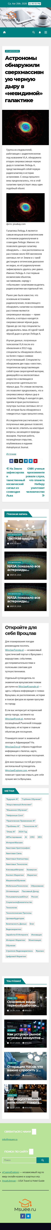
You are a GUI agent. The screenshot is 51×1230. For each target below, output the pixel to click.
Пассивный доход (30, 891)
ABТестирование (14, 837)
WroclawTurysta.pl (14, 650)
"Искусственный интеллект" (19, 804)
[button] (33, 32)
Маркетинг (32, 875)
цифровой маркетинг (16, 956)
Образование (37, 886)
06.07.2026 (15, 1108)
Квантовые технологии (16, 864)
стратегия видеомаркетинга (19, 951)
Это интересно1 (12, 51)
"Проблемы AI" (13, 826)
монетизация (35, 940)
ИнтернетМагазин (14, 842)
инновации (36, 935)
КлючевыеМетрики (15, 869)
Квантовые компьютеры (17, 859)
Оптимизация (12, 891)
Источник (11, 454)
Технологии (11, 907)
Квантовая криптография (18, 848)
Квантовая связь (14, 853)
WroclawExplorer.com (16, 770)
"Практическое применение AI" (20, 821)
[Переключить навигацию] (46, 32)
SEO (40, 837)
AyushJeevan (9, 1181)
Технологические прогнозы (18, 913)
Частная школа (20, 538)
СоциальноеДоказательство (19, 902)
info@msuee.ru (9, 1139)
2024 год (23, 832)
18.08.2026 (15, 1011)
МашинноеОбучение (15, 880)
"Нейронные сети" (14, 815)
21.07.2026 (15, 1075)
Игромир (11, 1030)
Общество (12, 998)
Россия (34, 897)
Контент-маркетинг (15, 875)
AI (26, 837)
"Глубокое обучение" (31, 799)
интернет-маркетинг (15, 940)
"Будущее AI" (12, 799)
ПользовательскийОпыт (17, 897)
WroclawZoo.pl (12, 747)
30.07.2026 (15, 1043)
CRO (32, 837)
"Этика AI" (10, 832)
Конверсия (32, 869)
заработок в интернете (17, 935)
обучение (10, 945)
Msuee (28, 1011)
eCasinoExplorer (10, 1172)
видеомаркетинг (13, 929)
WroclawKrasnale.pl (28, 686)
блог (32, 924)
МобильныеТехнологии (17, 886)
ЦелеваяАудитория (15, 918)
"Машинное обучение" (16, 810)
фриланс (40, 951)
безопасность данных (16, 924)
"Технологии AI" (30, 826)
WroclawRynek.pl (14, 719)
